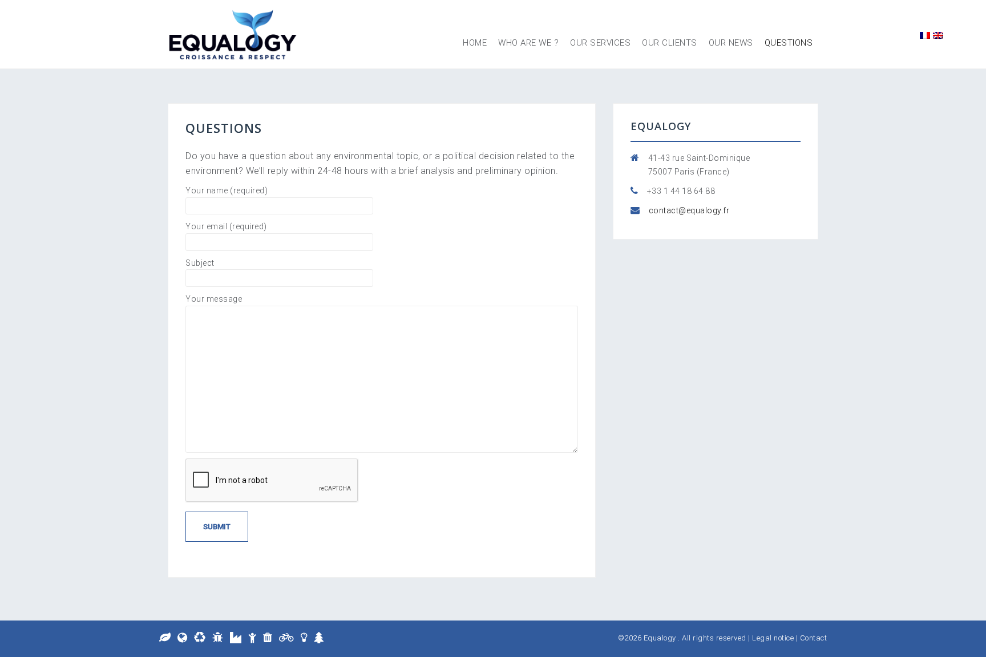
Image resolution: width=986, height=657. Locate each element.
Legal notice (773, 638)
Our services (600, 43)
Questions (789, 43)
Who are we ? (528, 43)
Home (475, 43)
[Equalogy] (233, 33)
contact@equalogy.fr (689, 210)
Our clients (669, 43)
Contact (813, 638)
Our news (731, 43)
